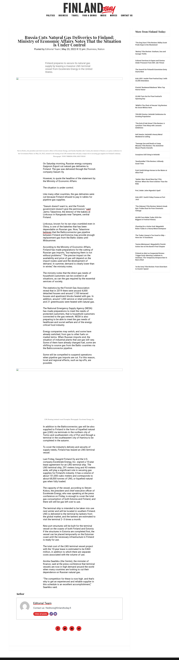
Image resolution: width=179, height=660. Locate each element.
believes (47, 232)
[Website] (51, 614)
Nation (101, 49)
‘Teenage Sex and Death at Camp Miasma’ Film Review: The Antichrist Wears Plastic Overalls (149, 146)
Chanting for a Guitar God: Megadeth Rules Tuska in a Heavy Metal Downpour (150, 227)
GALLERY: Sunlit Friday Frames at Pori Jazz (150, 198)
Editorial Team (52, 49)
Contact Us (127, 16)
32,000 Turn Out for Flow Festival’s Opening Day (148, 97)
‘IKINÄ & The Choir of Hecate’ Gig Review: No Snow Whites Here (151, 106)
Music (104, 16)
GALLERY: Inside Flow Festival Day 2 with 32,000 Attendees (151, 80)
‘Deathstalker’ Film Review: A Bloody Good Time (149, 162)
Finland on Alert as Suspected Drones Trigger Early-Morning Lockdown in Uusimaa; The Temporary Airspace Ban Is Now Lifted (151, 256)
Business (63, 16)
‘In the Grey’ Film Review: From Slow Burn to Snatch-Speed (151, 268)
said (88, 209)
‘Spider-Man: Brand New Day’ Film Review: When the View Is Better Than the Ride (151, 181)
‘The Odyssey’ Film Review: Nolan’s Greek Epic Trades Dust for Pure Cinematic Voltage (151, 208)
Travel (75, 16)
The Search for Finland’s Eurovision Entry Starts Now (151, 71)
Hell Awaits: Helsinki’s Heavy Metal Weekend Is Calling (148, 135)
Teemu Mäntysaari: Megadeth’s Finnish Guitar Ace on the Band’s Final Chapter (150, 245)
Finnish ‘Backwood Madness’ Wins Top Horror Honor (150, 88)
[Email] (55, 614)
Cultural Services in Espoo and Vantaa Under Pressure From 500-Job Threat (150, 62)
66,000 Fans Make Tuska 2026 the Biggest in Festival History (148, 218)
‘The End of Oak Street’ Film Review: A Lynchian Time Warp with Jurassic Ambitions (150, 125)
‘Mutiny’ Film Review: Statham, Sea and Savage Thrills (150, 53)
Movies (113, 16)
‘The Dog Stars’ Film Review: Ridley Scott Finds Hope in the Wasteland (151, 44)
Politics (50, 16)
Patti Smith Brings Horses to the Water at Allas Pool (151, 171)
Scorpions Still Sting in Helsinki (147, 155)
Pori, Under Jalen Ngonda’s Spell (147, 190)
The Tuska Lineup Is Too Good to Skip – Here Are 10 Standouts (150, 236)
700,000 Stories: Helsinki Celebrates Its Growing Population (150, 115)
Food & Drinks (89, 16)
